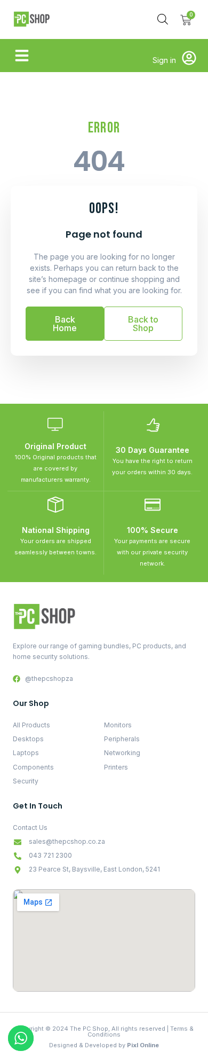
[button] (22, 55)
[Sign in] (189, 58)
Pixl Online (143, 1045)
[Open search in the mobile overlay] (162, 19)
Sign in (164, 60)
